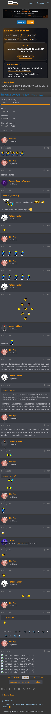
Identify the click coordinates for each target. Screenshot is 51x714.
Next (34, 677)
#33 (48, 471)
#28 (48, 335)
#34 (48, 504)
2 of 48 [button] (25, 677)
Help (40, 704)
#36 (48, 550)
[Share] (44, 148)
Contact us (6, 704)
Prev (17, 677)
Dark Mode (8, 700)
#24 (48, 225)
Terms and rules (18, 704)
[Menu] (4, 3)
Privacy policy (31, 704)
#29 (48, 359)
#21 (48, 148)
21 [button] (5, 102)
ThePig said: (7, 390)
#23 (48, 190)
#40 (48, 651)
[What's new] (47, 3)
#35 (48, 527)
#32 (48, 451)
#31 (48, 425)
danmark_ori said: (10, 196)
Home (4, 707)
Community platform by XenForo (22, 712)
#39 (48, 612)
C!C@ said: (7, 617)
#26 (48, 270)
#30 (48, 385)
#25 (48, 246)
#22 (48, 170)
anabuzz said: (8, 476)
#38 (48, 591)
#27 (48, 294)
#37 (48, 570)
